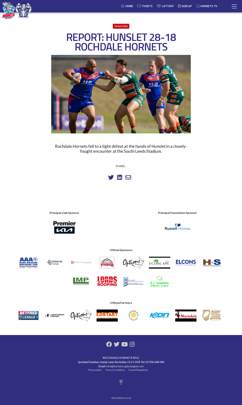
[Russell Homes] (178, 228)
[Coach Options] (133, 264)
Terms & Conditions (115, 370)
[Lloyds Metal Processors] (81, 283)
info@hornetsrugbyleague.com (125, 366)
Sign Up (187, 6)
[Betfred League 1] (28, 317)
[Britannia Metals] (54, 264)
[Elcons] (185, 264)
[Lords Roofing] (107, 283)
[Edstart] (107, 317)
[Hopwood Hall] (133, 317)
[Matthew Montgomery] (133, 283)
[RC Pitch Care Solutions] (159, 283)
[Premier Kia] (64, 228)
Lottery (168, 6)
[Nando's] (185, 317)
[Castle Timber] (107, 264)
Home (129, 6)
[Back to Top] (121, 383)
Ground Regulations (138, 370)
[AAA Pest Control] (28, 264)
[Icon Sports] (159, 317)
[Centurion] (54, 317)
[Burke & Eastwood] (81, 264)
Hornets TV (209, 6)
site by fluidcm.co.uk (121, 397)
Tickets (147, 6)
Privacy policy (95, 370)
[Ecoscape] (159, 264)
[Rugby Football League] (212, 317)
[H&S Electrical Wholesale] (212, 264)
